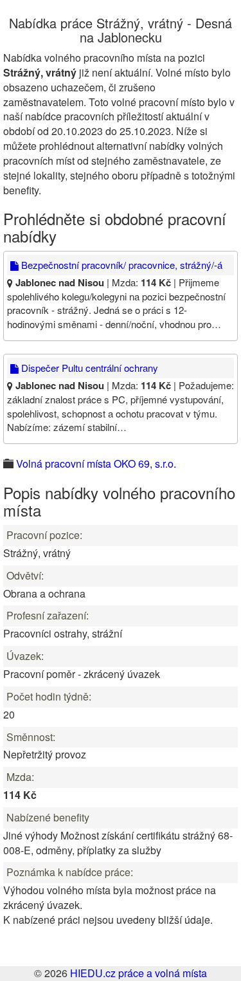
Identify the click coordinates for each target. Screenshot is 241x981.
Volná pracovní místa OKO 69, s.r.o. (96, 463)
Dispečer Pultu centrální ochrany (88, 367)
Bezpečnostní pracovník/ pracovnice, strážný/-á (120, 264)
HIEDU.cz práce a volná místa (138, 973)
